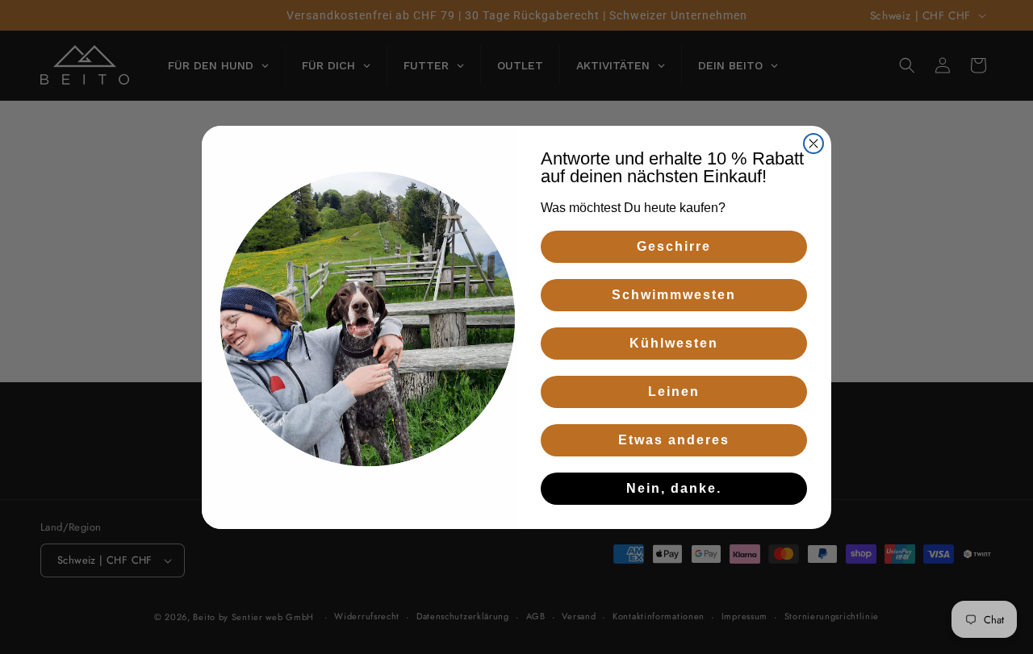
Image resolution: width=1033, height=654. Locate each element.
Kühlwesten (673, 343)
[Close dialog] (813, 143)
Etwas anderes (674, 440)
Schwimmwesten (674, 295)
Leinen (674, 391)
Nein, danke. (673, 488)
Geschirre (674, 246)
